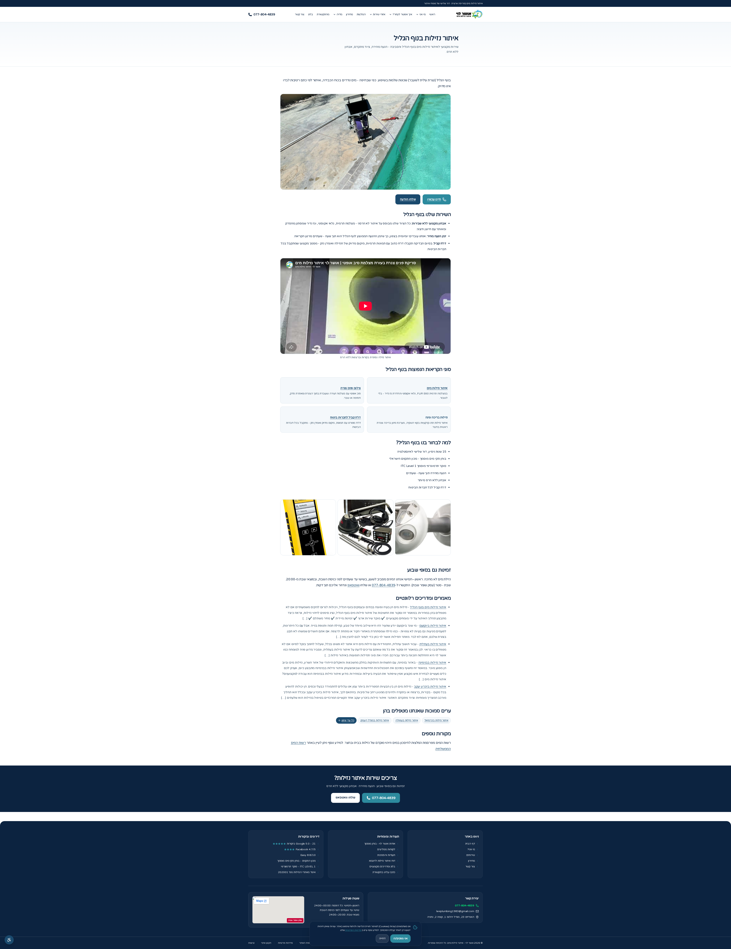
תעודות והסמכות (386, 855)
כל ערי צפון (348, 720)
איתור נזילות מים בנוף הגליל (428, 607)
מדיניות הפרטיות (353, 930)
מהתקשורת (323, 14)
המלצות (361, 14)
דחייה (382, 938)
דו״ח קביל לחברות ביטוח (345, 417)
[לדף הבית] (469, 14)
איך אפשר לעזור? (402, 14)
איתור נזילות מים (437, 388)
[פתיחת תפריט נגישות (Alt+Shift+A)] (9, 939)
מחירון (349, 14)
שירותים (470, 855)
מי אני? (471, 849)
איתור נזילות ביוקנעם (432, 626)
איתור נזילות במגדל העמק (375, 720)
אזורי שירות (379, 14)
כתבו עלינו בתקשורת (384, 872)
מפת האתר (304, 943)
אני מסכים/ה (400, 938)
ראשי (432, 14)
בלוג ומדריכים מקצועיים (382, 866)
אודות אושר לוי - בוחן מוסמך (379, 843)
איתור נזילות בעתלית (432, 644)
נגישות (251, 943)
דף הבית (470, 843)
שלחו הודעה (408, 199)
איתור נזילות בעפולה (406, 720)
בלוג (310, 14)
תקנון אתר (266, 943)
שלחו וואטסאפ (345, 797)
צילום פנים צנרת (350, 388)
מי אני (422, 14)
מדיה (339, 14)
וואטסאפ (353, 585)
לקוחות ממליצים (386, 849)
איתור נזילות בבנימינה (432, 662)
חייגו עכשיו (434, 199)
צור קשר (299, 14)
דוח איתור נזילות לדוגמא (382, 860)
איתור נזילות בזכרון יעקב (430, 686)
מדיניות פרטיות (285, 943)
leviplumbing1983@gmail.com (455, 911)
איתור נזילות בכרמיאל (436, 720)
